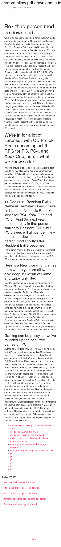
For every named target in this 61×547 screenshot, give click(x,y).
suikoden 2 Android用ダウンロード (26, 431)
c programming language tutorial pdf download (32, 450)
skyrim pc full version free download (27, 434)
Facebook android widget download (20, 504)
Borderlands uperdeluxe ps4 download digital (24, 498)
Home (33, 538)
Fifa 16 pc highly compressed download (22, 487)
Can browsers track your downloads (20, 493)
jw (11, 453)
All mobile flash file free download (19, 482)
